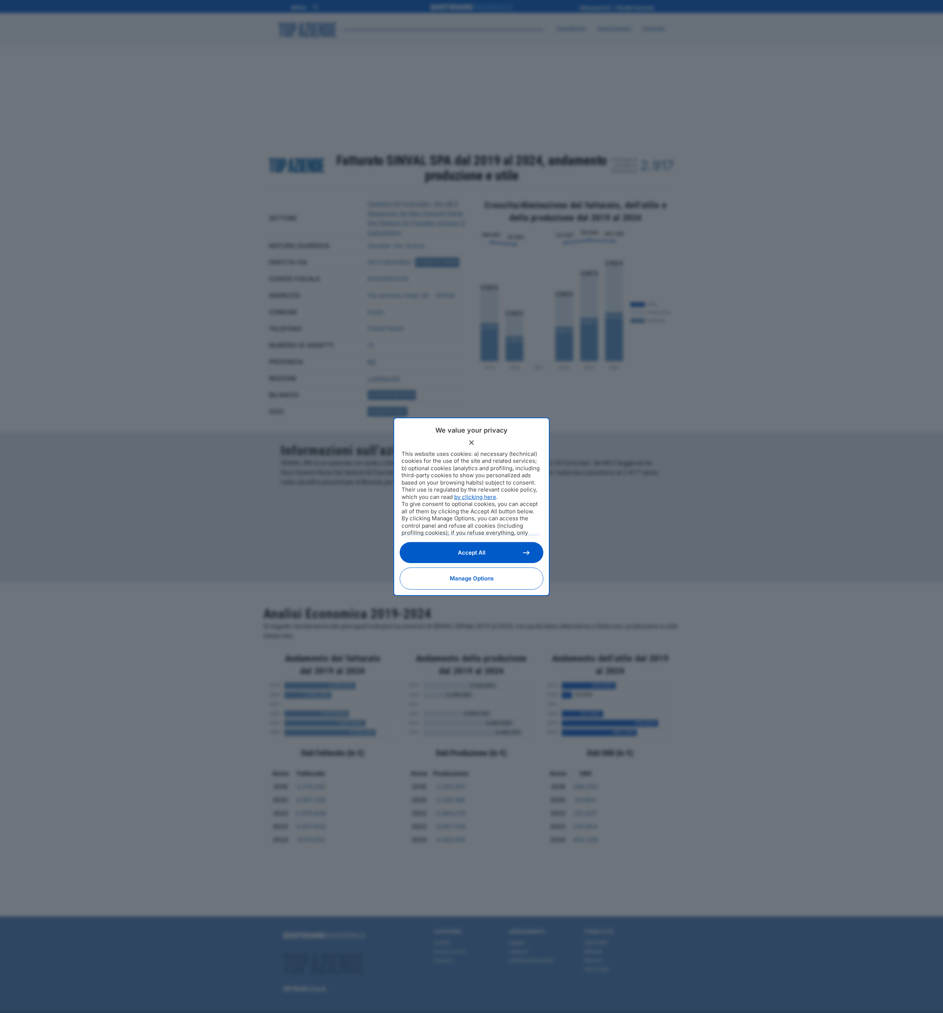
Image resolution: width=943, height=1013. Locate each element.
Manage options (472, 578)
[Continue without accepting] (471, 443)
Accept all (471, 552)
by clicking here (475, 496)
